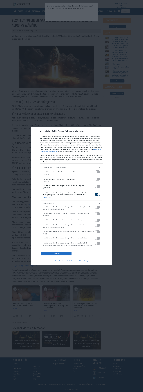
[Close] (108, 131)
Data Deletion (59, 261)
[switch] (97, 171)
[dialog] (71, 196)
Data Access (71, 261)
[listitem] (71, 167)
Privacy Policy (83, 261)
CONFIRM (56, 253)
